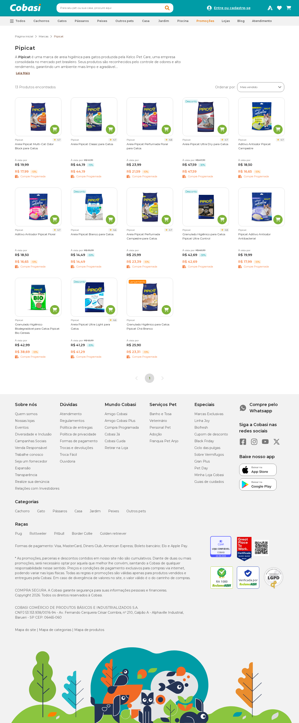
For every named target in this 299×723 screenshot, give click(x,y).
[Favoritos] (279, 8)
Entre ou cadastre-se (232, 8)
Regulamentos (72, 421)
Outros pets (136, 511)
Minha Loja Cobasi (209, 475)
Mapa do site (25, 630)
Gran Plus (202, 461)
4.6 (114, 230)
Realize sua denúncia (32, 482)
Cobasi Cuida (115, 441)
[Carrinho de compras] (289, 8)
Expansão (23, 468)
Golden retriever (113, 533)
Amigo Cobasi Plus (120, 421)
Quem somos (26, 414)
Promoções (205, 21)
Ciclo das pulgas (207, 448)
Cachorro (22, 511)
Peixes (113, 511)
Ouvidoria (67, 461)
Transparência (26, 475)
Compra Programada (122, 427)
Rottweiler (37, 533)
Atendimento (262, 21)
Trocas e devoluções (76, 448)
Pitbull (59, 533)
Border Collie (82, 533)
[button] (167, 8)
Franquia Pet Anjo (164, 441)
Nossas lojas (25, 421)
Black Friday (204, 441)
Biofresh (201, 427)
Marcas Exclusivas (208, 414)
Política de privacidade (78, 434)
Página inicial (24, 36)
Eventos (21, 427)
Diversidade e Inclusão (33, 434)
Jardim (95, 511)
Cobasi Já (112, 434)
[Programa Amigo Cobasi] (270, 8)
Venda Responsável (31, 448)
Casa (78, 511)
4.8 (170, 139)
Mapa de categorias (55, 630)
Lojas (226, 21)
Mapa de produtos (89, 630)
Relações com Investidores (37, 488)
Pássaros (60, 511)
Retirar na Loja (116, 448)
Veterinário (158, 421)
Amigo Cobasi (116, 414)
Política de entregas (76, 427)
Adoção (156, 434)
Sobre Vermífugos (209, 454)
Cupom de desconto (211, 434)
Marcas (43, 36)
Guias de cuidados (209, 482)
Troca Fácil (68, 454)
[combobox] (115, 8)
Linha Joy (202, 421)
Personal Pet (160, 427)
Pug (18, 533)
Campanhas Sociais (30, 441)
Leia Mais (23, 73)
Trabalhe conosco (29, 454)
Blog (241, 21)
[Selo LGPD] (273, 589)
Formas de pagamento (79, 441)
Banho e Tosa (160, 414)
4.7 (59, 139)
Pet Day (201, 468)
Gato (41, 511)
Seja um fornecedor (31, 461)
